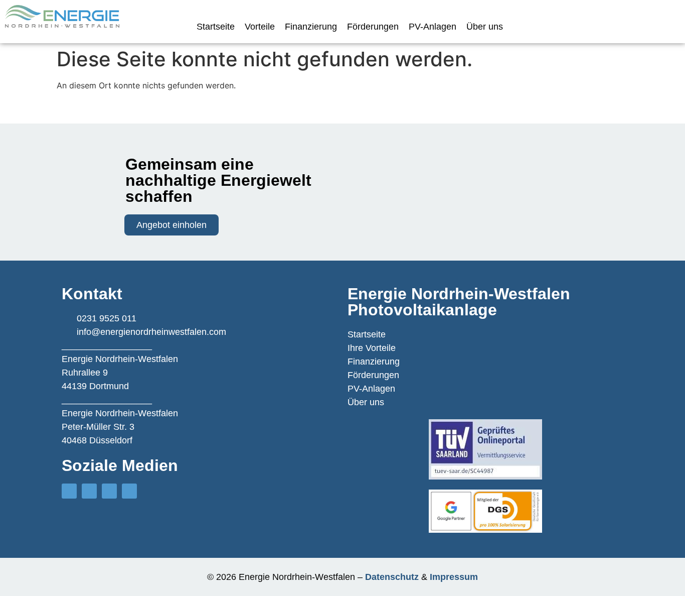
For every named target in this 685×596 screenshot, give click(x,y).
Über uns (484, 27)
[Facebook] (89, 491)
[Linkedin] (129, 491)
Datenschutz (392, 577)
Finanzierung (311, 27)
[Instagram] (69, 491)
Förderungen (373, 27)
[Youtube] (109, 491)
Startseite (216, 27)
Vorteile (260, 27)
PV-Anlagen (432, 27)
